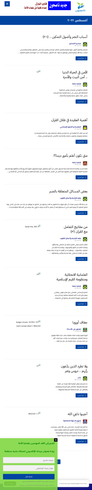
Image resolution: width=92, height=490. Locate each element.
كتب (79, 377)
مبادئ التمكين (75, 43)
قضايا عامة (76, 83)
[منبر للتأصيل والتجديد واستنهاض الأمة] (80, 7)
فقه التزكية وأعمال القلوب (70, 198)
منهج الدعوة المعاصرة (72, 420)
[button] (7, 3)
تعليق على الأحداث (74, 329)
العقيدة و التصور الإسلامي (70, 127)
